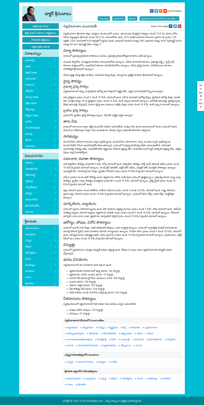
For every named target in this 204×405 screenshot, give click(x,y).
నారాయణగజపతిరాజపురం (80, 339)
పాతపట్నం (30, 264)
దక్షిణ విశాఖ (30, 103)
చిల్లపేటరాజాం (151, 327)
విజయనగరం (118, 18)
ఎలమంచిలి (30, 78)
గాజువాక (29, 84)
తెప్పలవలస (126, 333)
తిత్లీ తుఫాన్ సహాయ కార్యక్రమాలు (40, 32)
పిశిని (113, 339)
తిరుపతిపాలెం (109, 333)
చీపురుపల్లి (30, 174)
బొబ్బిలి (28, 193)
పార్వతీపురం (31, 187)
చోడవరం (29, 90)
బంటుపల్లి (125, 339)
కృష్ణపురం (113, 327)
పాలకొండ (29, 271)
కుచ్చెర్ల (101, 327)
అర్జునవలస (72, 327)
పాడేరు (28, 121)
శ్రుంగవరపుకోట (32, 205)
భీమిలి (28, 139)
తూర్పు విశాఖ (31, 96)
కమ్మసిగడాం (88, 327)
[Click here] (170, 26)
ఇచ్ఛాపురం (30, 234)
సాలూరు (29, 211)
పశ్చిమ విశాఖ (31, 115)
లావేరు (114, 361)
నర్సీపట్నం (30, 109)
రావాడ (70, 345)
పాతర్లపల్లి (101, 339)
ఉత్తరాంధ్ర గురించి (40, 26)
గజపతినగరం (31, 168)
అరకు (28, 66)
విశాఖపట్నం (104, 18)
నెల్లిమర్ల (29, 180)
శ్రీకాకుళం (132, 18)
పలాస (28, 258)
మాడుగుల (30, 145)
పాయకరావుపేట (32, 127)
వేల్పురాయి (126, 345)
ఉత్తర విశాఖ (31, 72)
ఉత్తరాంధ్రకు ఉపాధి (40, 46)
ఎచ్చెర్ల (28, 240)
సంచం (139, 345)
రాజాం (28, 277)
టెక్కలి (28, 246)
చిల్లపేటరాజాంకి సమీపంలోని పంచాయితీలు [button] (158, 18)
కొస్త (124, 327)
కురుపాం (29, 162)
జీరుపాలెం (93, 333)
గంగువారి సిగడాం (86, 361)
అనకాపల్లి (29, 60)
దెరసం (140, 333)
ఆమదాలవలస (32, 228)
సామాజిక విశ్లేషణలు (40, 39)
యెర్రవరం (171, 339)
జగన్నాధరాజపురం (75, 333)
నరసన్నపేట (30, 252)
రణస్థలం (102, 361)
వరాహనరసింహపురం (88, 345)
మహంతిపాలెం (155, 339)
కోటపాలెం (135, 327)
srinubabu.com (94, 400)
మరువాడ (139, 339)
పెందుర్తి (28, 133)
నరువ (150, 333)
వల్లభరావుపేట (109, 345)
